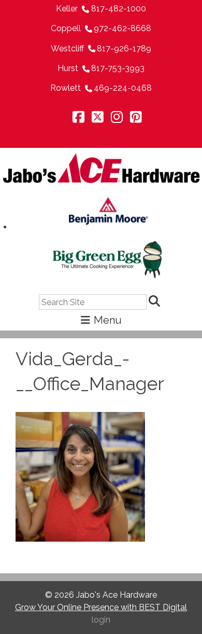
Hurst (67, 68)
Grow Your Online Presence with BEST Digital (101, 607)
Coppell (66, 28)
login (101, 620)
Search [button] (156, 302)
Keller (67, 8)
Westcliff (67, 48)
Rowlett (65, 88)
